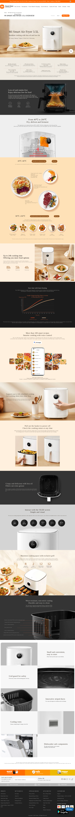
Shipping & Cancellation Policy (35, 800)
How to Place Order (47, 793)
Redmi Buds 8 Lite (4, 796)
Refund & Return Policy (33, 796)
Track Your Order (46, 802)
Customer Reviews (18, 802)
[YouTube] (65, 779)
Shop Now (66, 15)
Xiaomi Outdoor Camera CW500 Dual (7, 806)
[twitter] (70, 779)
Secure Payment (32, 805)
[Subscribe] (35, 779)
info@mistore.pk (60, 798)
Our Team (17, 793)
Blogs (44, 807)
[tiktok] (72, 779)
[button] (17, 6)
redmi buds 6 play (4, 798)
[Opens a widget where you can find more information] (69, 809)
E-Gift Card (45, 796)
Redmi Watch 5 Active (5, 800)
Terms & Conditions (19, 798)
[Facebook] (62, 779)
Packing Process (18, 800)
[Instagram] (67, 779)
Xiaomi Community (47, 809)
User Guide (31, 807)
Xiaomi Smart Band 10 (5, 802)
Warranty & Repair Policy (34, 798)
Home (5, 12)
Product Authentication (47, 800)
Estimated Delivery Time (34, 802)
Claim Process (46, 798)
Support (58, 793)
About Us (17, 796)
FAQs (44, 805)
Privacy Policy (32, 793)
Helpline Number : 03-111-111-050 (64, 796)
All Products (3, 793)
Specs (58, 15)
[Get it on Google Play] (65, 812)
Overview (53, 15)
